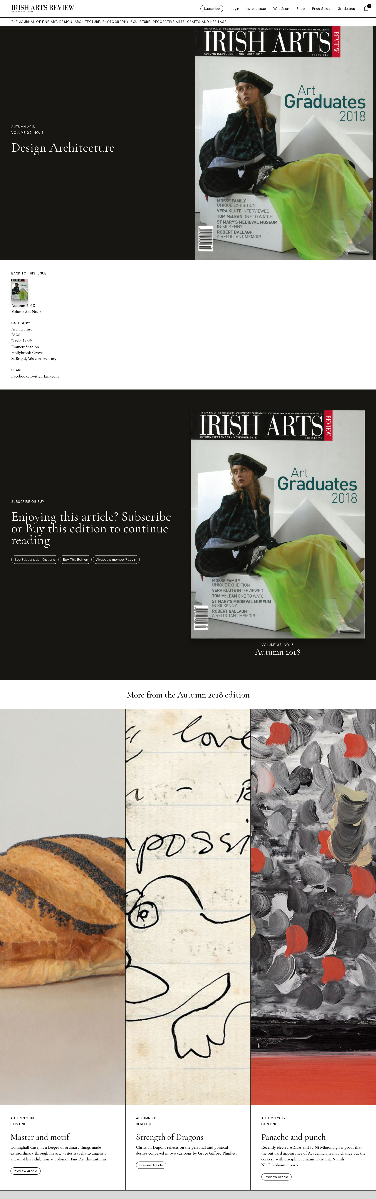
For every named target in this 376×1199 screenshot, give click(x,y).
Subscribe (212, 8)
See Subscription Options (35, 559)
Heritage (144, 1124)
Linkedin (51, 376)
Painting (18, 1124)
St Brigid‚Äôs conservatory (34, 358)
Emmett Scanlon (25, 346)
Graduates (346, 8)
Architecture (21, 329)
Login (235, 8)
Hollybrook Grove (27, 352)
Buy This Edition (75, 559)
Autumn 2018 (23, 127)
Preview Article (25, 1171)
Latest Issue (256, 8)
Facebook (19, 376)
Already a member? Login (116, 559)
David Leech (21, 340)
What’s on (281, 8)
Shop (301, 8)
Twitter (36, 376)
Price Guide (321, 8)
